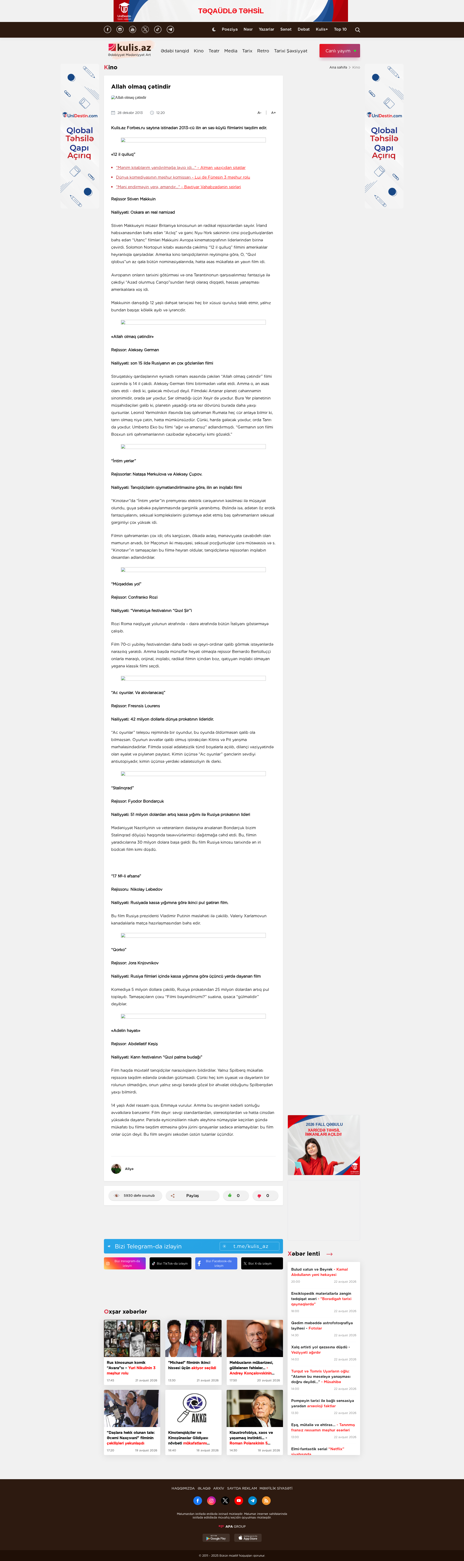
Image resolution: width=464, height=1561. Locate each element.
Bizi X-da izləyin (259, 1263)
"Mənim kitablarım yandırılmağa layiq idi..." (181, 167)
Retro (263, 50)
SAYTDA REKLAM (242, 1488)
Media (230, 50)
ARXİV (218, 1488)
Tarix (247, 50)
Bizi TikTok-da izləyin (172, 1263)
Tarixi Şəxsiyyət (290, 50)
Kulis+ (322, 29)
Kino (199, 50)
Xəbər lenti (305, 1253)
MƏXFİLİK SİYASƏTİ (276, 1488)
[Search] (357, 30)
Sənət (286, 29)
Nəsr (248, 29)
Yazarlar (266, 29)
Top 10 (340, 29)
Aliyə (129, 1169)
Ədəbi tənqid (175, 50)
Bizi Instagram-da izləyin (127, 1263)
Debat (304, 29)
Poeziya (230, 29)
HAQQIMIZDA (183, 1488)
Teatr (214, 50)
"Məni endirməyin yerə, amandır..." (178, 187)
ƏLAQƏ (204, 1488)
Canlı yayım (338, 50)
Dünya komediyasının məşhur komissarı (183, 177)
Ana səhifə (338, 67)
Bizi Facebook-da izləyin (219, 1263)
